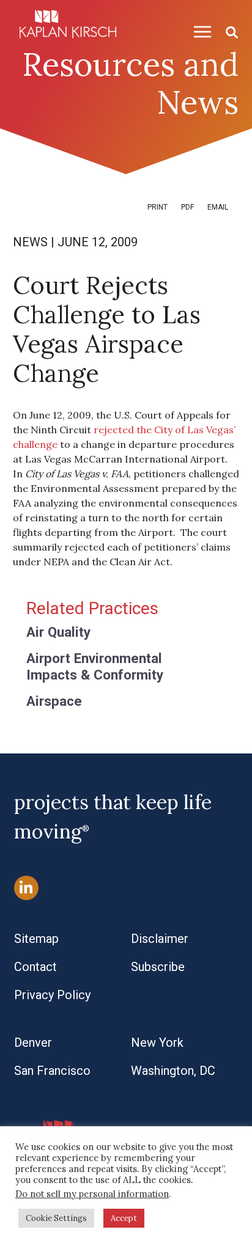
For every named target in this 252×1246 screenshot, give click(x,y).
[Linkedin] (26, 887)
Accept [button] (124, 1218)
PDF (187, 207)
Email (217, 207)
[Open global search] (227, 31)
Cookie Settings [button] (56, 1218)
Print (157, 207)
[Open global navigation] (197, 31)
